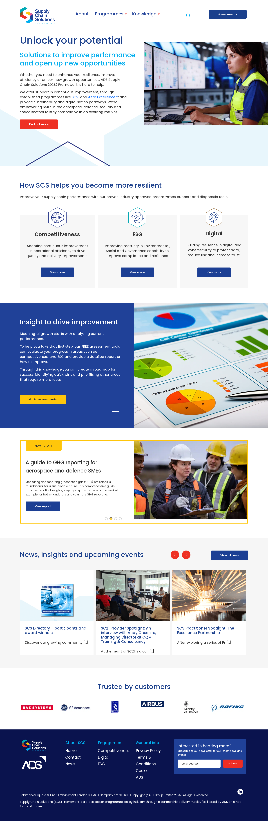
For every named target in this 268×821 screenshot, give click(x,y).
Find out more (39, 124)
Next (186, 555)
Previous (175, 555)
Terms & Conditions (146, 761)
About (82, 14)
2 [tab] (111, 518)
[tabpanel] (134, 482)
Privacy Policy (148, 750)
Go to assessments (43, 399)
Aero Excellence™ (103, 97)
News (70, 764)
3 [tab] (115, 518)
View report (43, 510)
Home (71, 750)
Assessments (227, 14)
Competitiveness (113, 750)
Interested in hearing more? (204, 746)
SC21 (75, 97)
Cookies (143, 770)
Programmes (109, 14)
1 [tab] (106, 518)
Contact (73, 757)
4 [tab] (120, 518)
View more (57, 272)
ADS (139, 777)
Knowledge (144, 14)
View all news (229, 555)
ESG (101, 764)
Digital (103, 757)
